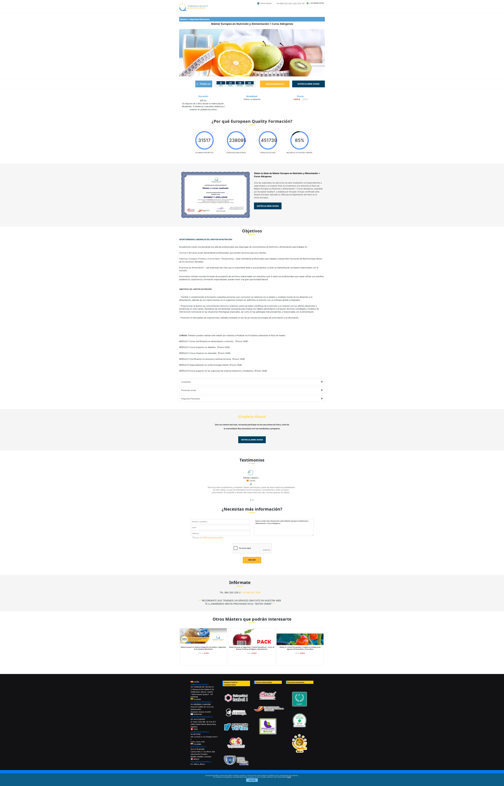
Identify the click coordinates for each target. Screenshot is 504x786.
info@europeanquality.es (199, 684)
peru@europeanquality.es (200, 732)
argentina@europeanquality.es (201, 717)
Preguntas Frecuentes (190, 399)
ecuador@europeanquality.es (201, 702)
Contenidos (186, 382)
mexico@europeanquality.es (201, 762)
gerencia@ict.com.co (198, 747)
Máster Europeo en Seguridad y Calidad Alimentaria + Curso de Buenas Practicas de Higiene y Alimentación (251, 648)
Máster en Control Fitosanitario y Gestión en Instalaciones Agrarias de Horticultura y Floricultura (300, 648)
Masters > (185, 19)
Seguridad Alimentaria (200, 19)
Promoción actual (188, 390)
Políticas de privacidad (212, 537)
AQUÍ (289, 777)
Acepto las (198, 538)
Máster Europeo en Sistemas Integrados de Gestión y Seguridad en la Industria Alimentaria (203, 648)
